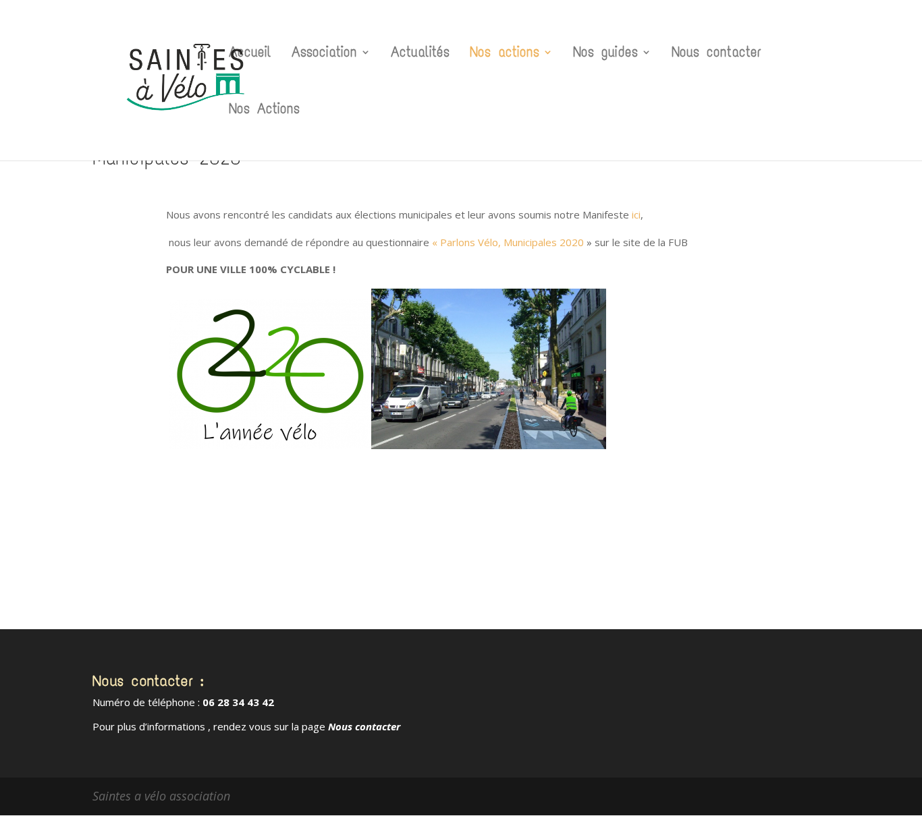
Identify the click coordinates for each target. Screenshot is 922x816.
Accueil (250, 54)
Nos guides (605, 54)
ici (636, 214)
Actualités (420, 54)
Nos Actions (264, 110)
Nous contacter (716, 54)
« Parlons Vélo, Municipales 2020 (508, 242)
